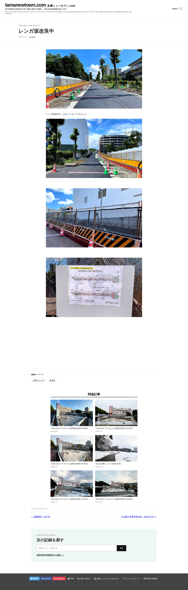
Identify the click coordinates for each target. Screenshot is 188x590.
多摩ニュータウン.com (61, 5)
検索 (121, 548)
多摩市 (52, 380)
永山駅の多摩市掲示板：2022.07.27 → (139, 516)
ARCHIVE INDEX (150, 578)
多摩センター (39, 380)
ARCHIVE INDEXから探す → (50, 554)
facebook (46, 578)
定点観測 (32, 37)
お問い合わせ (84, 578)
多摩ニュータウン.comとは (107, 578)
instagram (60, 578)
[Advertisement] (94, 345)
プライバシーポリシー (131, 578)
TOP (72, 578)
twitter (35, 578)
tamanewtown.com (25, 5)
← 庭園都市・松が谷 (40, 516)
